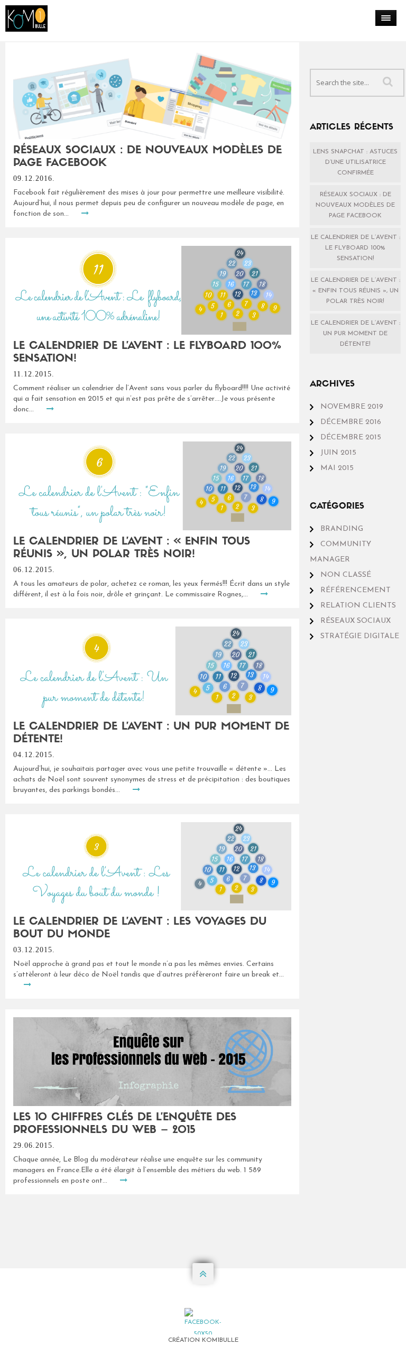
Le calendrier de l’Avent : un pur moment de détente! (355, 333)
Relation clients (358, 606)
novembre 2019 (351, 407)
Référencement (355, 590)
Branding (341, 529)
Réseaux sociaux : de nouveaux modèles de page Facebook (355, 205)
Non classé (345, 575)
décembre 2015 (350, 437)
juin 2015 (338, 453)
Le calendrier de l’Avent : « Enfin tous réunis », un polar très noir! (355, 291)
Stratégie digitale (359, 636)
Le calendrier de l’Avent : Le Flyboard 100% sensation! (355, 248)
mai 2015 (337, 468)
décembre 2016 (350, 422)
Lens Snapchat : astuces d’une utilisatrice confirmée (355, 162)
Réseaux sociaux (355, 621)
